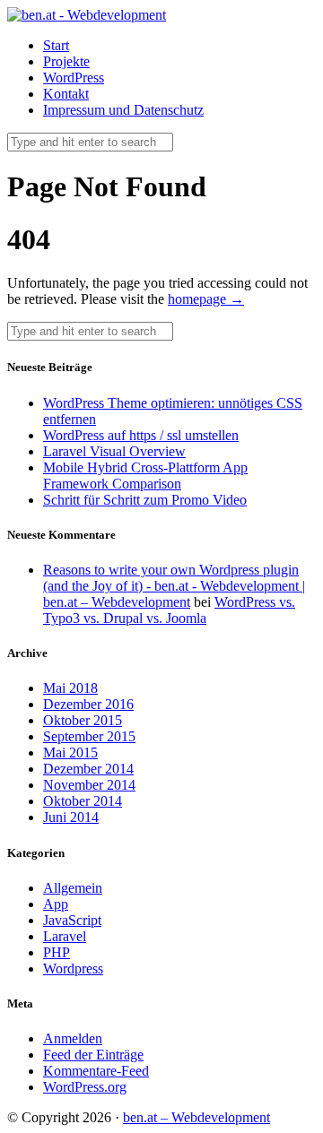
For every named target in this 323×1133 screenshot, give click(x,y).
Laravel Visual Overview (114, 451)
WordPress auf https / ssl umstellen (141, 435)
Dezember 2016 (88, 704)
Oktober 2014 (82, 801)
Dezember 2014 (88, 768)
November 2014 (89, 784)
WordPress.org (85, 1086)
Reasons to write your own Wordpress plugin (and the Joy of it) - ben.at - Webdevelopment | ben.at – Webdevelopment (174, 586)
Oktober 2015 (82, 720)
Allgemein (72, 887)
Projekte (66, 61)
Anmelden (72, 1038)
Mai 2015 (70, 752)
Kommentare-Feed (96, 1070)
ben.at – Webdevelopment (196, 1117)
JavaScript (72, 920)
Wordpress (73, 968)
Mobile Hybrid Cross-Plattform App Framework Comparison (145, 475)
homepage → (206, 299)
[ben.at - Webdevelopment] (86, 14)
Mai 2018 (70, 688)
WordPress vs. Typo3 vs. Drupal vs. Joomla (169, 610)
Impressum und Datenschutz (123, 109)
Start (56, 45)
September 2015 (89, 736)
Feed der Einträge (93, 1054)
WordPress (73, 77)
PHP (56, 952)
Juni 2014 (71, 817)
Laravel (64, 936)
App (55, 904)
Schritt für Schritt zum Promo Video (145, 499)
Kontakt (66, 93)
